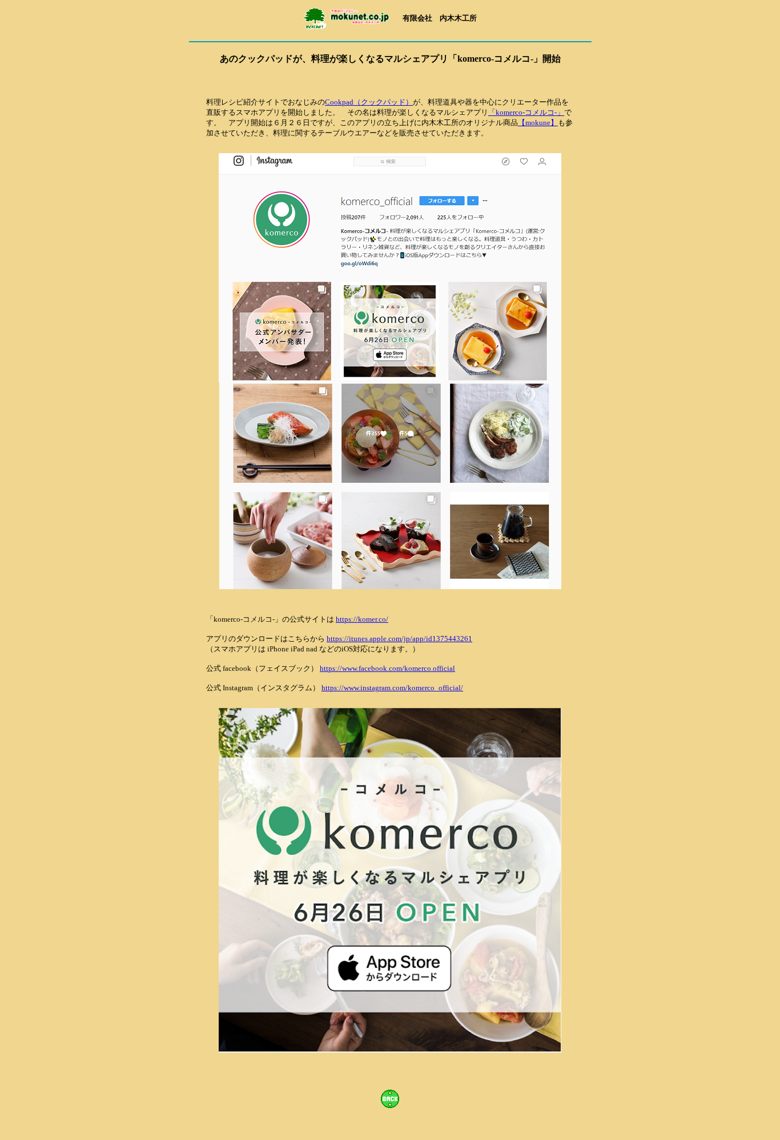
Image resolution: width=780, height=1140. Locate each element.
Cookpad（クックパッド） (369, 102)
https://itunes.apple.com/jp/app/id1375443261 (399, 638)
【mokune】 (538, 122)
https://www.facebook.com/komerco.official (387, 668)
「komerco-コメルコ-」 (526, 112)
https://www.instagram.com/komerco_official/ (392, 687)
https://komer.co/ (362, 619)
